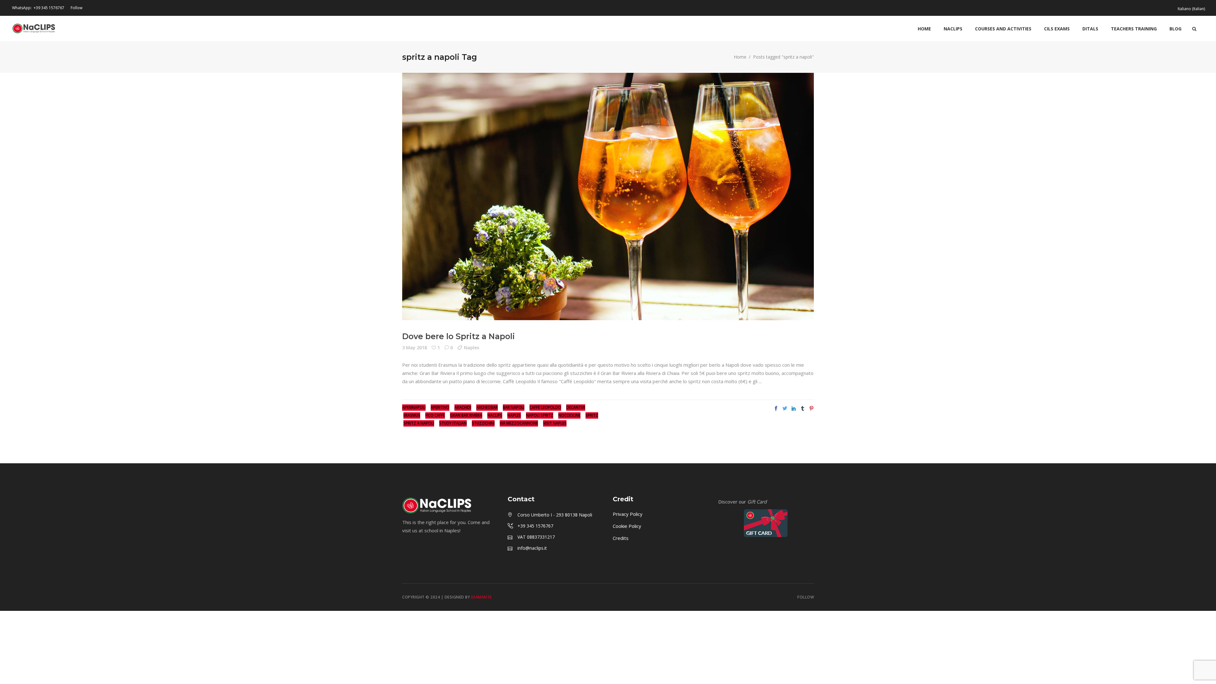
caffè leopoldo (545, 407)
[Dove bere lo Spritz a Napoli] (608, 196)
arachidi (462, 407)
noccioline (569, 415)
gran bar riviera (466, 415)
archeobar (487, 407)
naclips (494, 415)
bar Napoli (513, 407)
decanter (575, 407)
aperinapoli (414, 407)
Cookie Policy (627, 526)
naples (514, 415)
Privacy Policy (628, 514)
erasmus (411, 415)
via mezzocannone (519, 423)
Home (740, 57)
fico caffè (435, 415)
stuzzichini (483, 423)
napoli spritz (539, 415)
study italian (453, 423)
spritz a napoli (418, 423)
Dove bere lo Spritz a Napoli (458, 336)
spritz (592, 415)
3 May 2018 (414, 348)
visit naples (555, 423)
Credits (621, 538)
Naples (471, 348)
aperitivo (440, 407)
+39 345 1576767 (49, 7)
